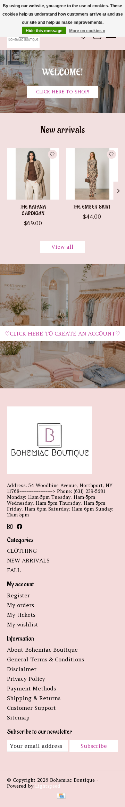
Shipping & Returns (33, 698)
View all (62, 246)
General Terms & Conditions (45, 659)
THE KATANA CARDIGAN (33, 210)
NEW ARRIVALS (28, 560)
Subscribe (94, 745)
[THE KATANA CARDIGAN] (33, 174)
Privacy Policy (26, 678)
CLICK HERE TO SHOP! (62, 92)
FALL (14, 570)
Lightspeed (47, 786)
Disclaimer (21, 669)
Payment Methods (31, 688)
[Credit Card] (61, 796)
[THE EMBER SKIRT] (92, 174)
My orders (20, 605)
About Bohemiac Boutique (42, 649)
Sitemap (18, 717)
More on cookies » (87, 30)
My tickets (21, 614)
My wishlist (22, 624)
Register (18, 595)
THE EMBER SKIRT (92, 207)
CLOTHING (22, 550)
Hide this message (44, 30)
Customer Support (31, 707)
